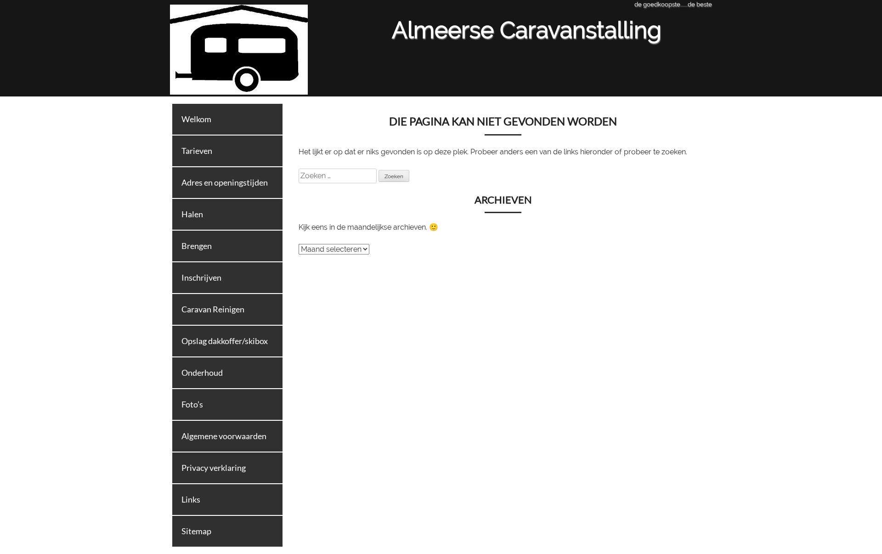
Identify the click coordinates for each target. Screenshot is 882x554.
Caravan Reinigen (212, 309)
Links (190, 499)
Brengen (196, 246)
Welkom (196, 119)
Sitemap (196, 531)
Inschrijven (201, 277)
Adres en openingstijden (224, 182)
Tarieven (196, 151)
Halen (192, 214)
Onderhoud (202, 372)
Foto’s (192, 404)
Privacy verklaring (213, 468)
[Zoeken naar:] (339, 175)
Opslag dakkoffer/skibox (224, 341)
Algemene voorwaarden (223, 436)
